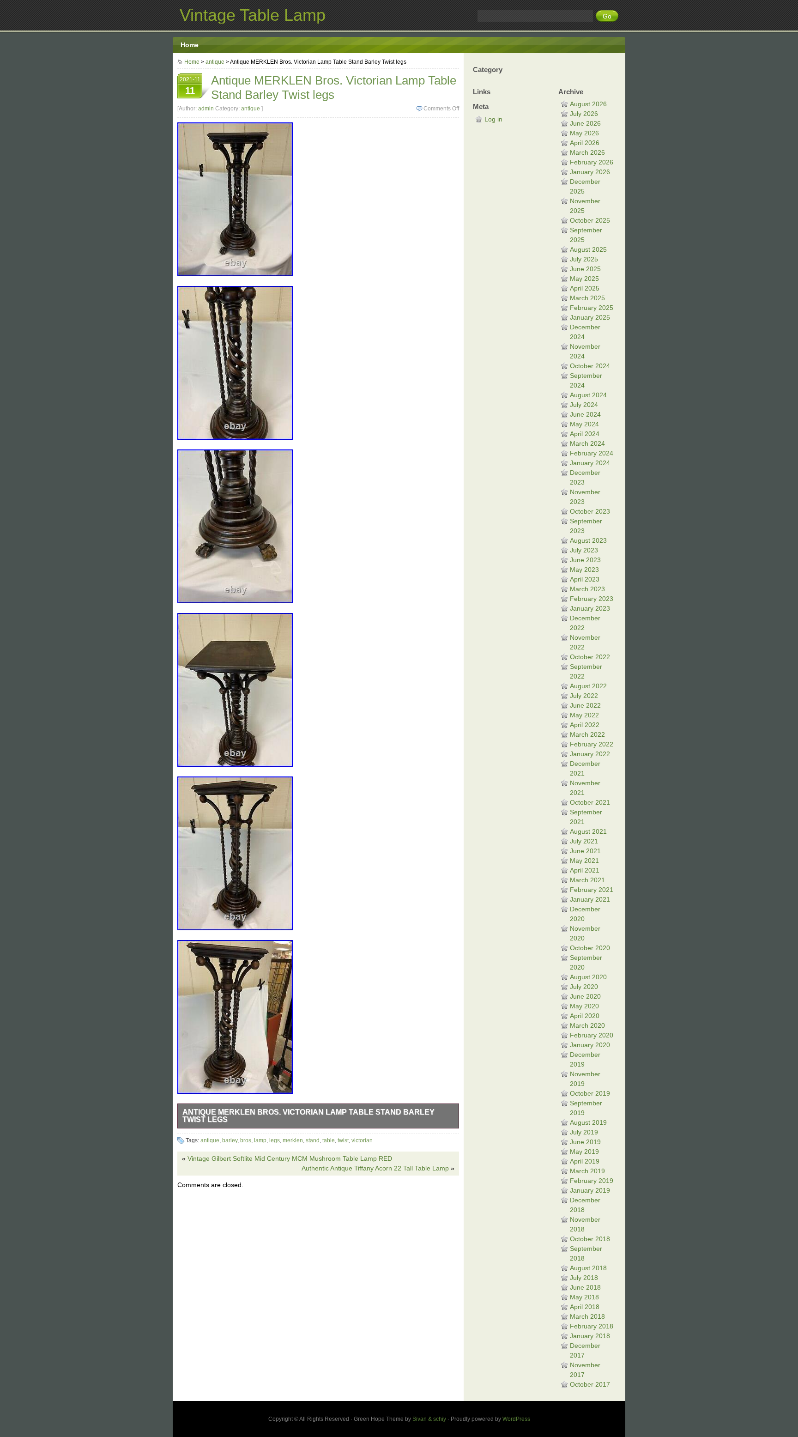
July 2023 (584, 550)
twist (343, 1140)
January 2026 (590, 172)
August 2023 (588, 540)
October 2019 (590, 1093)
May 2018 (584, 1297)
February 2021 (591, 889)
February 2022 (591, 744)
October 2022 (590, 657)
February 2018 (591, 1326)
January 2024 (590, 463)
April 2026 (584, 142)
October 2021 (590, 802)
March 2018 (587, 1316)
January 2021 (590, 899)
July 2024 (584, 404)
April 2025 (584, 288)
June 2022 (585, 705)
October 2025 (590, 220)
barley (229, 1140)
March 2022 (587, 734)
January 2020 (590, 1045)
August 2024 (588, 395)
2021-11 (190, 86)
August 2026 (588, 104)
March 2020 (587, 1025)
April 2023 (584, 579)
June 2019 (585, 1142)
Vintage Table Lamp (253, 15)
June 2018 (585, 1287)
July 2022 (584, 695)
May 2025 (584, 278)
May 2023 (584, 569)
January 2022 (590, 754)
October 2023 (590, 511)
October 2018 (590, 1239)
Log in (493, 119)
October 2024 (590, 366)
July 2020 (584, 986)
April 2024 (584, 433)
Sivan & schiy (429, 1419)
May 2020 (584, 1006)
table (328, 1140)
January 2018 (590, 1336)
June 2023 (585, 560)
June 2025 (585, 269)
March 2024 (587, 443)
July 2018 (584, 1277)
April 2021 (584, 870)
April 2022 (584, 724)
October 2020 (590, 948)
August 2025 (588, 249)
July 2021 (584, 841)
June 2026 (585, 123)
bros (245, 1140)
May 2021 (584, 860)
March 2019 (587, 1171)
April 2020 (584, 1015)
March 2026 (587, 152)
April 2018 (584, 1306)
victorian (362, 1140)
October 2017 (590, 1384)
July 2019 (584, 1132)
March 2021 (587, 880)
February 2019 (591, 1180)
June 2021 (585, 851)
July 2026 (584, 113)
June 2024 (585, 414)
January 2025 (590, 317)
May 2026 (584, 133)
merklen (293, 1140)
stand (313, 1140)
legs (274, 1140)
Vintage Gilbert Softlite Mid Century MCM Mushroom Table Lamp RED (289, 1158)
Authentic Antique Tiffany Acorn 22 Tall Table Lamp (375, 1168)
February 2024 (591, 453)
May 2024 (584, 424)
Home (190, 45)
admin (206, 108)
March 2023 (587, 589)
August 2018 (588, 1268)
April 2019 (584, 1161)
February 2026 (591, 162)
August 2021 (588, 831)
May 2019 (584, 1151)
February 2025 (591, 307)
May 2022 (584, 715)
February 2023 (591, 598)
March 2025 (587, 298)
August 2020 (588, 977)
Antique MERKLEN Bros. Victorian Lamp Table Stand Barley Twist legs (308, 1115)
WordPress (516, 1419)
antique (215, 62)
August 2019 (588, 1122)
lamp (260, 1140)
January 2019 (590, 1190)
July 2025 (584, 259)
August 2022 (588, 686)
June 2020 (585, 996)
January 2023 (590, 608)
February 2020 (591, 1035)
